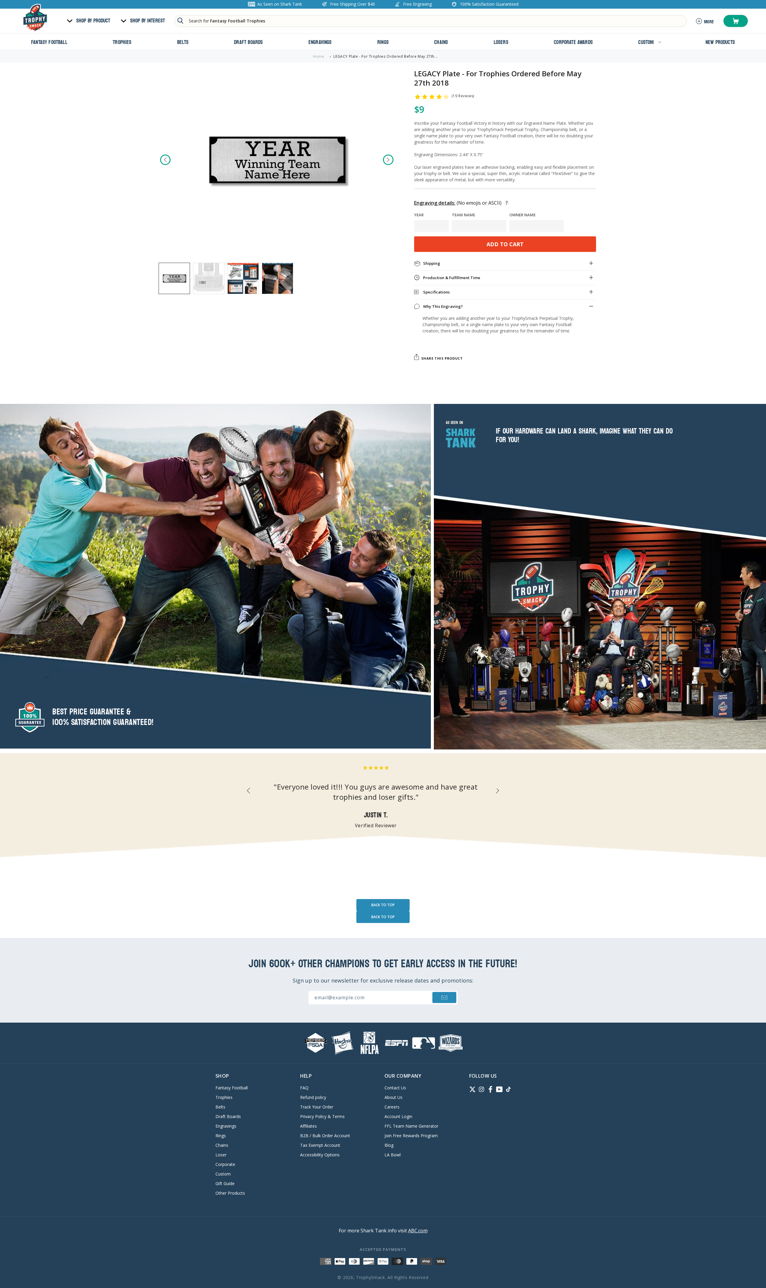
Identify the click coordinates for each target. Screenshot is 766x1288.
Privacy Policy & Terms (322, 1116)
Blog (388, 1145)
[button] (735, 21)
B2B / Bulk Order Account (325, 1135)
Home (318, 56)
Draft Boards (228, 1116)
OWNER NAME (522, 215)
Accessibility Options (320, 1155)
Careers (391, 1107)
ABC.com (418, 1230)
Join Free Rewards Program (411, 1135)
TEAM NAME (463, 215)
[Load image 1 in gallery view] (174, 278)
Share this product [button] (442, 358)
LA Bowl (392, 1155)
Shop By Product (93, 21)
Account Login (398, 1116)
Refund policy (313, 1097)
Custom (223, 1174)
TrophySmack (370, 1277)
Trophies (223, 1097)
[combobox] (430, 21)
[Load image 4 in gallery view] (277, 278)
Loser (221, 1155)
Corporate (225, 1164)
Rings (220, 1135)
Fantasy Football (231, 1088)
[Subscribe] (444, 997)
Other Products (230, 1193)
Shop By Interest (147, 21)
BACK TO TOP (383, 904)
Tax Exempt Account (320, 1145)
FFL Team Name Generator (411, 1126)
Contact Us (395, 1088)
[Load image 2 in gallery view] (208, 278)
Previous (165, 159)
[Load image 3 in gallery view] (243, 278)
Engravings (225, 1126)
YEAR (419, 215)
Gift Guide (225, 1183)
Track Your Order (316, 1107)
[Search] (180, 21)
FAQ (304, 1088)
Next (388, 159)
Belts (220, 1107)
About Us (393, 1097)
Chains (221, 1145)
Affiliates (308, 1126)
